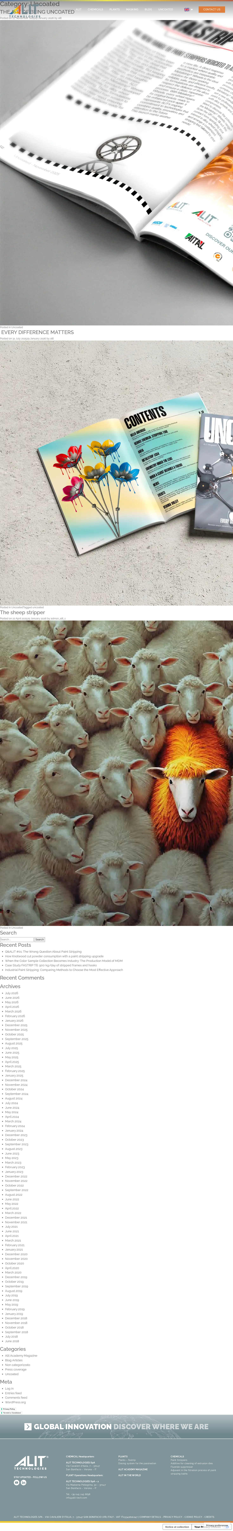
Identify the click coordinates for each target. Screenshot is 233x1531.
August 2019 (13, 1291)
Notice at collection (177, 1526)
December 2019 (16, 1277)
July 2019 (11, 1295)
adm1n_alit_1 (58, 618)
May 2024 (11, 1112)
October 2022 (14, 1185)
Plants (115, 9)
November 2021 (16, 1222)
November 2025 (16, 1029)
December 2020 (16, 1254)
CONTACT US (211, 9)
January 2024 (14, 1130)
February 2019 (15, 1309)
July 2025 (11, 1048)
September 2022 (16, 1190)
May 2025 (11, 1057)
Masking (132, 9)
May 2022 (11, 1203)
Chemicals (95, 9)
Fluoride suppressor (182, 1466)
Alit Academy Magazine (21, 1355)
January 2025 (14, 1075)
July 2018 (11, 1336)
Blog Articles (14, 1360)
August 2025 (13, 1043)
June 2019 (12, 1300)
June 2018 (12, 1341)
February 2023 (15, 1167)
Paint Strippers (179, 1460)
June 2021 (12, 1231)
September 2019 (16, 1286)
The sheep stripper (22, 612)
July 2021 (11, 1226)
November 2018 (16, 1323)
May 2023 (11, 1158)
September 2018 (16, 1332)
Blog (148, 9)
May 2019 (11, 1304)
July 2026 (11, 993)
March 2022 (13, 1213)
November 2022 (16, 1180)
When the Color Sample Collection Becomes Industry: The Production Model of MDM (64, 961)
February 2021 (14, 1245)
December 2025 (16, 1025)
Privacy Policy (9, 1409)
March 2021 (13, 1240)
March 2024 (13, 1121)
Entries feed (13, 1393)
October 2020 (14, 1263)
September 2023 (16, 1144)
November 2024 (16, 1084)
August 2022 (13, 1194)
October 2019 (14, 1281)
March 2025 (13, 1066)
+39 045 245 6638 (80, 1494)
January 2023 (14, 1171)
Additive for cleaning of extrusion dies (192, 1463)
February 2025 (15, 1071)
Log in (9, 1388)
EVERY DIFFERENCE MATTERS (37, 332)
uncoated (38, 607)
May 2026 (11, 1002)
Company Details (150, 1517)
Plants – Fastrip (127, 1460)
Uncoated (165, 9)
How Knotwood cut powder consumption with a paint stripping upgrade (54, 956)
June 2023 (12, 1153)
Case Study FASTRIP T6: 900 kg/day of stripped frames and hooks (51, 965)
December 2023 (16, 1135)
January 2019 (14, 1313)
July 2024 (11, 1103)
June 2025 (12, 1052)
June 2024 (12, 1107)
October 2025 (14, 1034)
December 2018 (16, 1318)
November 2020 (16, 1258)
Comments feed (16, 1397)
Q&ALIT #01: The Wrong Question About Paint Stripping (43, 951)
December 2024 (16, 1080)
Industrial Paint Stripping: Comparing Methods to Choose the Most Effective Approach (64, 970)
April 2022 (12, 1208)
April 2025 (12, 1062)
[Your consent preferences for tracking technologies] (217, 1525)
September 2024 (16, 1093)
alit (52, 338)
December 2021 (16, 1217)
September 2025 (16, 1039)
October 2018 (14, 1327)
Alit (78, 9)
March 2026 (13, 1011)
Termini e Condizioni (12, 1413)
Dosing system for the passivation (137, 1463)
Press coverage (15, 1369)
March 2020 (13, 1272)
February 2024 (15, 1126)
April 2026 (12, 1006)
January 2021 (14, 1249)
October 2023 (14, 1139)
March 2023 (13, 1162)
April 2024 (12, 1116)
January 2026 (14, 1020)
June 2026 (12, 997)
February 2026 (15, 1016)
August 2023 (13, 1149)
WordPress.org (15, 1402)
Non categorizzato (17, 1365)
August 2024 (13, 1098)
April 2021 (12, 1236)
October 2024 (14, 1089)
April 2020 (12, 1268)
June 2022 (12, 1199)
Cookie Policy (193, 1517)
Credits (209, 1517)
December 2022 (16, 1176)
